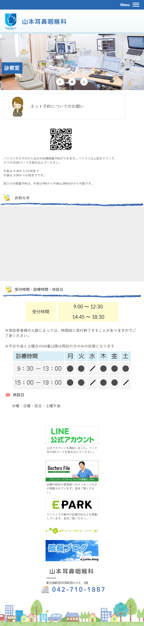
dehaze (136, 5)
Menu (125, 5)
